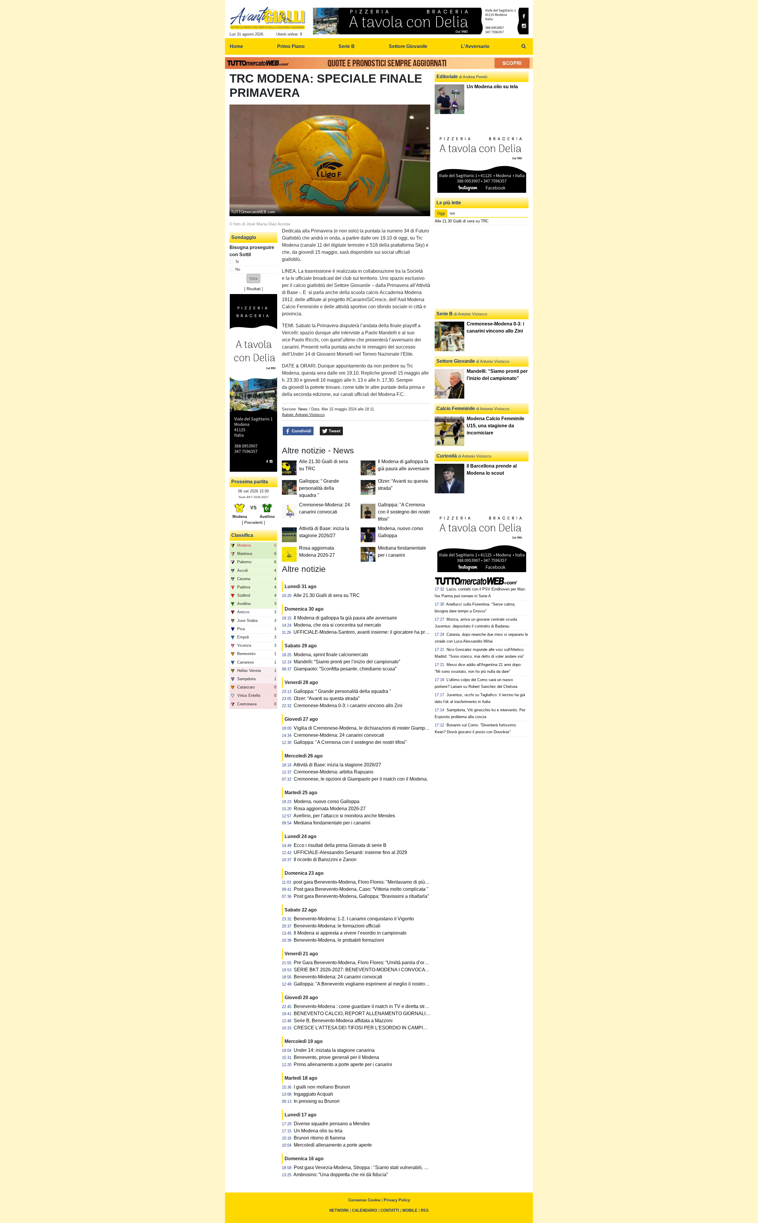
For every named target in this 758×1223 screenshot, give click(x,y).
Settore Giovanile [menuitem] (408, 46)
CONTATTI (389, 1210)
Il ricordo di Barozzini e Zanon (325, 859)
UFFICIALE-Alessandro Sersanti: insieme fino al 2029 (350, 852)
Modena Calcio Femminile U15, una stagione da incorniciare (495, 425)
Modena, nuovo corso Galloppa (326, 801)
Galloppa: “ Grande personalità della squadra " (319, 488)
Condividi (300, 430)
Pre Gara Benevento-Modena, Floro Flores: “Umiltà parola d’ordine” (364, 962)
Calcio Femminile (455, 408)
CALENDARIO (364, 1210)
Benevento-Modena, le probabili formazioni (339, 940)
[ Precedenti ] (253, 522)
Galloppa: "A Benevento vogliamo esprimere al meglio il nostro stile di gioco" (374, 983)
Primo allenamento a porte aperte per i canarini (343, 1064)
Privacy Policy (397, 1200)
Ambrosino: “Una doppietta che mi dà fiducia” (340, 1174)
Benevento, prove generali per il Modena (336, 1057)
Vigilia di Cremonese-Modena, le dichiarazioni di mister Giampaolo (364, 728)
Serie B (444, 313)
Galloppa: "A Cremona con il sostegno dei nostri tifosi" (404, 511)
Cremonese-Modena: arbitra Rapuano (333, 771)
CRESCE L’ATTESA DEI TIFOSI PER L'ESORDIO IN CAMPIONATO (366, 1027)
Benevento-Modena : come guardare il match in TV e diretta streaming (367, 1006)
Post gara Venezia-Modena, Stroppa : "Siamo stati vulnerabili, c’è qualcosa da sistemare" (387, 1167)
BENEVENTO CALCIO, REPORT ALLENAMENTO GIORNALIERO (365, 1013)
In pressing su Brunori (317, 1101)
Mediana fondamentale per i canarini (332, 822)
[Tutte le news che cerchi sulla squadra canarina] (267, 18)
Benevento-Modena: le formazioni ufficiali (337, 925)
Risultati (254, 289)
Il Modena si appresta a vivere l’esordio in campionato (350, 932)
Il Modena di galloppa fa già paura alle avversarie (345, 617)
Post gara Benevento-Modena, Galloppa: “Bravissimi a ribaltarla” (361, 896)
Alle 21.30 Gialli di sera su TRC (326, 595)
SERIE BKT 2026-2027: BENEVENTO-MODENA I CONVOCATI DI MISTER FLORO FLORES (393, 969)
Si (237, 261)
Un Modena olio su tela (318, 1130)
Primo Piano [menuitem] (291, 46)
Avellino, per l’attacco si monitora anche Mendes (344, 815)
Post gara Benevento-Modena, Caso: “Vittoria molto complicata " (361, 889)
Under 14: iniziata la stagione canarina (334, 1050)
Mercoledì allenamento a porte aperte (333, 1144)
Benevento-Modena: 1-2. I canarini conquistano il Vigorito (354, 918)
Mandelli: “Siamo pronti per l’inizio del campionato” (347, 661)
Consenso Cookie (364, 1200)
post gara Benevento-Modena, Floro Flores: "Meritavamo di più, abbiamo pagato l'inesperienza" (393, 882)
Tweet (334, 430)
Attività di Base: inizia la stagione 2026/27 (337, 764)
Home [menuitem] (236, 46)
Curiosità (446, 455)
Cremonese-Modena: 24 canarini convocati (339, 735)
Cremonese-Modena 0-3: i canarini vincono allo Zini (348, 705)
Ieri (452, 213)
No (237, 269)
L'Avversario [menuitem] (475, 46)
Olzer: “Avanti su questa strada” (326, 698)
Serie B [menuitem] (346, 46)
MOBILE (409, 1210)
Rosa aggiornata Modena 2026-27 (330, 808)
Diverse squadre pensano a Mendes (332, 1123)
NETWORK (339, 1210)
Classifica (242, 535)
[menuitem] (523, 46)
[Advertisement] (481, 267)
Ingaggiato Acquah (313, 1094)
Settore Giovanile (455, 361)
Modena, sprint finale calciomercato (331, 654)
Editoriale (447, 76)
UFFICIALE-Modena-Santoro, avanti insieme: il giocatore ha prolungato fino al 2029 (381, 632)
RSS (425, 1210)
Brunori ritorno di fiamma (319, 1137)
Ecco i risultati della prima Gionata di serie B (340, 845)
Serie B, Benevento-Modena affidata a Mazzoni (343, 1020)
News (303, 409)
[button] (253, 278)
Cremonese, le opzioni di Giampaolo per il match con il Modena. (361, 778)
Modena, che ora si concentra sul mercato (337, 624)
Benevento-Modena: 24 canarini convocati (338, 976)
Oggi (441, 213)
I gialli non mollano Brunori (322, 1086)
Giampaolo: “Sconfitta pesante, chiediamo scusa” (345, 668)
